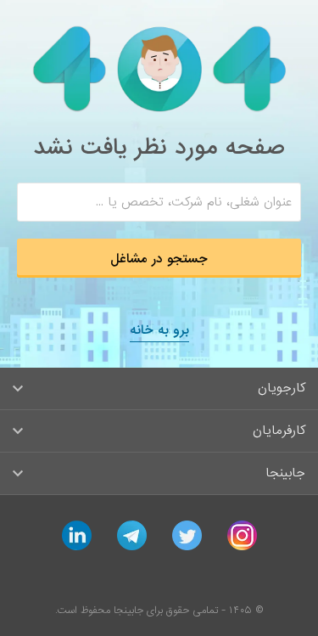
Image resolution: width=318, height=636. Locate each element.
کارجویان (281, 388)
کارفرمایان (279, 430)
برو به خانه (159, 330)
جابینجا (285, 473)
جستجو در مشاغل (159, 259)
